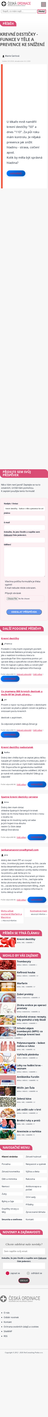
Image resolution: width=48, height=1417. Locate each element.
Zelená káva (24, 1098)
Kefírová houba (26, 972)
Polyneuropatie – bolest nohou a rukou (31, 1044)
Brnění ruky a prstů (28, 1120)
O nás (7, 1312)
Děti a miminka (9, 1179)
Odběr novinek (11, 1317)
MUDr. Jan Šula (26, 1087)
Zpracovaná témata (35, 1212)
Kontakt (30, 1219)
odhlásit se (36, 1273)
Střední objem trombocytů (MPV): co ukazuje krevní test (30, 1031)
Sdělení (7, 544)
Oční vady (31, 1197)
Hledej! (42, 11)
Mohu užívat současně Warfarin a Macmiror (11, 914)
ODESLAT (24, 1281)
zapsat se (15, 1273)
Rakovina (30, 1179)
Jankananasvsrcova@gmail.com (20, 849)
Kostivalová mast (38, 910)
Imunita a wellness (12, 1219)
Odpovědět (16, 173)
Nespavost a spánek (36, 1164)
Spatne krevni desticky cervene (19, 796)
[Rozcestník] (43, 4)
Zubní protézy (25, 994)
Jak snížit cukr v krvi (29, 1109)
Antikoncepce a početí (33, 1188)
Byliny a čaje (8, 1201)
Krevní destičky (10, 638)
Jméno (7, 513)
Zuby (4, 1193)
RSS (5, 1336)
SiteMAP (8, 1331)
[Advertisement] (24, 88)
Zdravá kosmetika (11, 1171)
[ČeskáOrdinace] (16, 6)
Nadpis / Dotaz (11, 503)
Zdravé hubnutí (33, 1156)
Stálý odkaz (37, 674)
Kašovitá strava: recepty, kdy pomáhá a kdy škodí (31, 1018)
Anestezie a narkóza (29, 1131)
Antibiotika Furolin (28, 1076)
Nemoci (5, 1186)
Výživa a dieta (32, 1171)
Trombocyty (24, 961)
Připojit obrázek (13, 593)
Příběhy (29, 1204)
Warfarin (22, 983)
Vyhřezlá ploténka (28, 1054)
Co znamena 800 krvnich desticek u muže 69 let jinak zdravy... (22, 693)
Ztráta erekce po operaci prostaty (31, 1007)
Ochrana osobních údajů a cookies (21, 1326)
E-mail (7, 522)
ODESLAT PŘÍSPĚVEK (24, 612)
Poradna (6, 1164)
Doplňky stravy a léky (10, 1210)
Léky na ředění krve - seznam (29, 1067)
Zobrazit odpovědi (24, 674)
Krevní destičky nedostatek (17, 747)
